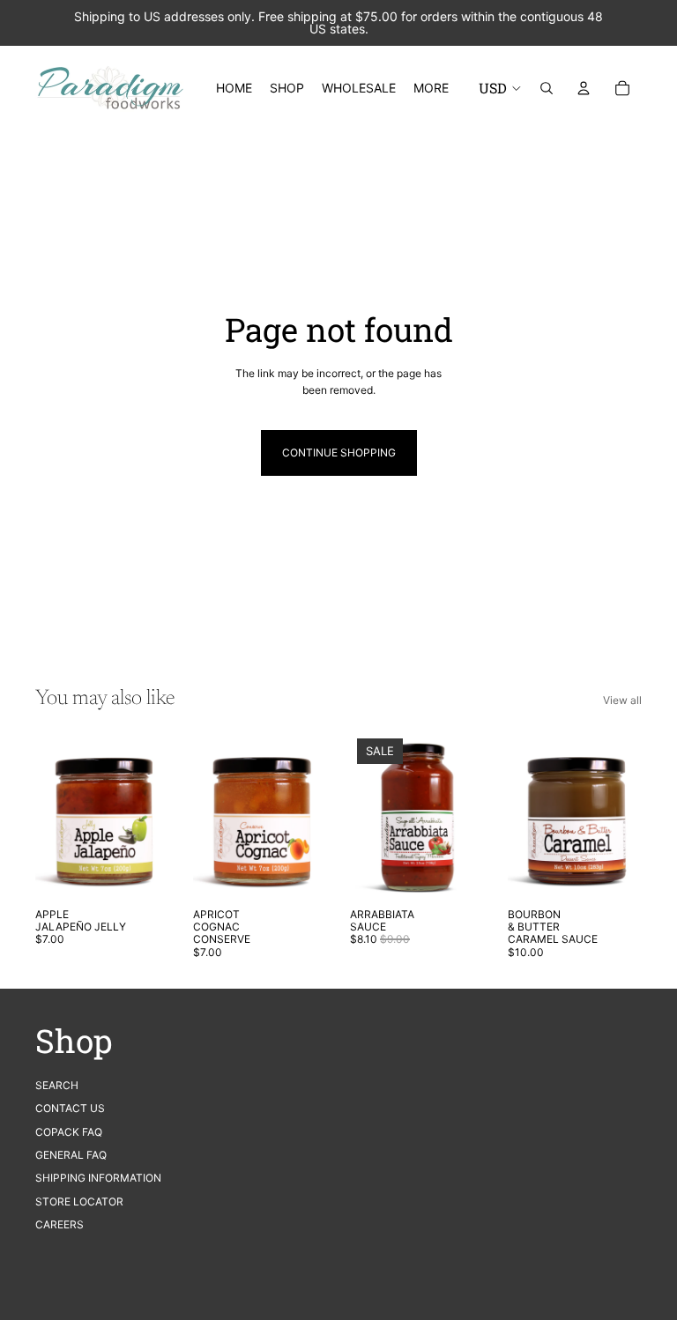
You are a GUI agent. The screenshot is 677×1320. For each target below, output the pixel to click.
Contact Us (70, 1108)
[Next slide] (155, 815)
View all (622, 700)
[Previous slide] (49, 815)
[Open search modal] (546, 88)
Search (56, 1085)
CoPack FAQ (68, 1131)
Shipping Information (98, 1177)
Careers (59, 1224)
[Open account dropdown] (583, 88)
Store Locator (79, 1201)
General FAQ (71, 1154)
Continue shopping (339, 452)
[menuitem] (431, 88)
